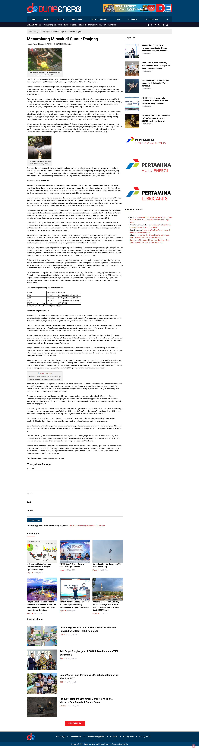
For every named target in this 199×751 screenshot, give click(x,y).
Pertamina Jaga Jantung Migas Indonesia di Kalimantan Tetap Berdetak (155, 83)
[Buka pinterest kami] (155, 25)
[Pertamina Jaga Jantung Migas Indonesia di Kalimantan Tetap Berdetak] (132, 86)
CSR (118, 19)
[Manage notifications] (193, 746)
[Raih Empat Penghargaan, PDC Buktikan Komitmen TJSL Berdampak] (42, 659)
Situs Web (30, 511)
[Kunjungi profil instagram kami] (164, 25)
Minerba (61, 19)
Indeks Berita (74, 723)
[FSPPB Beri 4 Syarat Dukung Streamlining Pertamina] (75, 551)
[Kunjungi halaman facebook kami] (152, 25)
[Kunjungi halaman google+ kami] (161, 25)
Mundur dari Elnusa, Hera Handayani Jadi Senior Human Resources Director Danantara (155, 48)
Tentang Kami (75, 736)
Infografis (133, 19)
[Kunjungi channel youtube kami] (167, 25)
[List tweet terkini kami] (158, 25)
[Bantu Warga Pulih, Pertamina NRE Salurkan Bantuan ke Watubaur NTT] (42, 683)
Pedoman (114, 736)
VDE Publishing (152, 19)
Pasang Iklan (128, 736)
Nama (30, 493)
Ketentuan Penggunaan (95, 736)
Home (33, 19)
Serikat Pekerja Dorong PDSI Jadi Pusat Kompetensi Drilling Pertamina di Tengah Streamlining (74, 604)
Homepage (60, 736)
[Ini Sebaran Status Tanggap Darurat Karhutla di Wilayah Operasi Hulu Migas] (42, 551)
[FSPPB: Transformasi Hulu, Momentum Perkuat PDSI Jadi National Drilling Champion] (132, 103)
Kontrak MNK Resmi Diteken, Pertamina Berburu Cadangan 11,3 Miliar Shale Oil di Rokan (156, 65)
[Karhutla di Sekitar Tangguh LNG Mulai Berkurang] (107, 551)
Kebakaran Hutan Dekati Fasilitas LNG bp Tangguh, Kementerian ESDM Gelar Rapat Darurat (156, 118)
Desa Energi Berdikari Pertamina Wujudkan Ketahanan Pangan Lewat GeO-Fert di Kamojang (79, 25)
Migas (46, 19)
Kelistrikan (77, 19)
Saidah (132, 240)
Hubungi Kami (144, 736)
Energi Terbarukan (99, 19)
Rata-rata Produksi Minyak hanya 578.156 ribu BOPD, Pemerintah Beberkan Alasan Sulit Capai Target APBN (151, 219)
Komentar (31, 468)
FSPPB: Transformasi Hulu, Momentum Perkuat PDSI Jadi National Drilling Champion (155, 101)
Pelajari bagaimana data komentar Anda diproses (87, 526)
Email (29, 502)
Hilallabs (125, 744)
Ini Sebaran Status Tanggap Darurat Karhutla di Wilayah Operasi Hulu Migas (39, 567)
